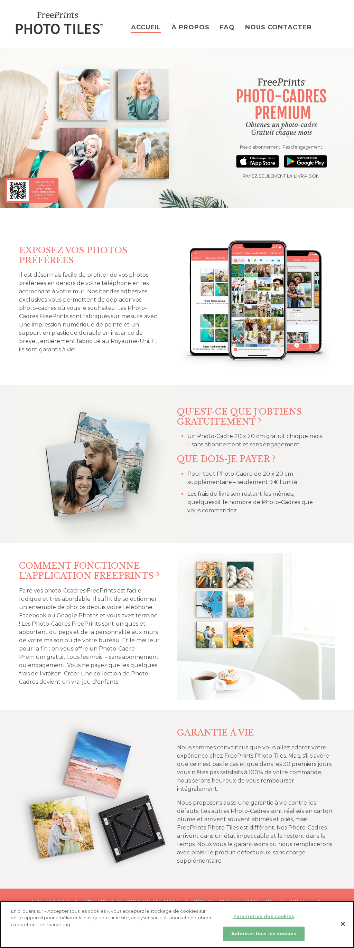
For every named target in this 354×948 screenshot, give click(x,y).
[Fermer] (343, 923)
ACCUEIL (146, 27)
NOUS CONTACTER (278, 27)
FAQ (227, 27)
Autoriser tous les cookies (263, 933)
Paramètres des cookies (263, 916)
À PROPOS (190, 27)
